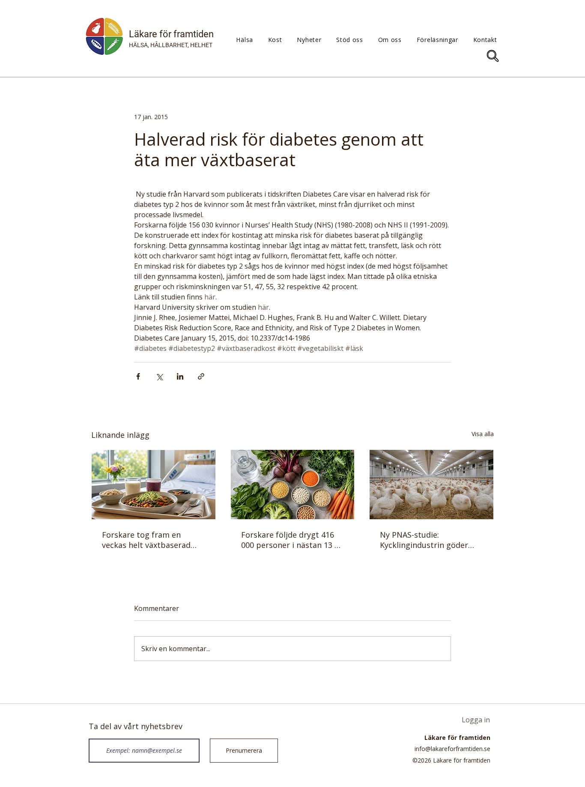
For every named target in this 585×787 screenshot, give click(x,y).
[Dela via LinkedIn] (180, 376)
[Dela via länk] (201, 376)
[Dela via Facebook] (138, 376)
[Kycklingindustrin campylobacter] (431, 484)
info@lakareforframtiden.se (452, 749)
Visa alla (483, 434)
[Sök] (493, 56)
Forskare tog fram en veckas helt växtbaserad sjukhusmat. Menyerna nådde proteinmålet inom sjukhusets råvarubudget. (149, 540)
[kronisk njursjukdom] (293, 484)
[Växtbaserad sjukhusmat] (153, 484)
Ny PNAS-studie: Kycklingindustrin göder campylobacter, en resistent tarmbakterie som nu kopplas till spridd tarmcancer (428, 540)
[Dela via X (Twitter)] (159, 376)
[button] (244, 39)
